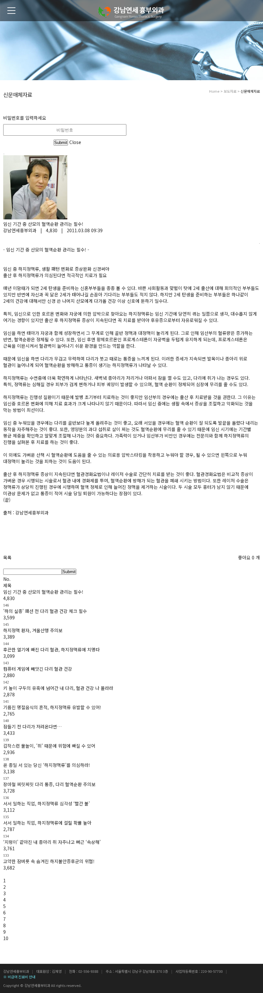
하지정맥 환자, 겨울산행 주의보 (33, 630)
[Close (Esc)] (3, 154)
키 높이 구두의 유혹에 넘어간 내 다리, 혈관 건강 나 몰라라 (58, 688)
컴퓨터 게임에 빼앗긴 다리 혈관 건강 (37, 669)
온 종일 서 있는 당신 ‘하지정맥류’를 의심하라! (46, 765)
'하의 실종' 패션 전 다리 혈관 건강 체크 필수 (45, 611)
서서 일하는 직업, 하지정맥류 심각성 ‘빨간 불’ (46, 803)
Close (75, 142)
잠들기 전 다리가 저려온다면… (32, 726)
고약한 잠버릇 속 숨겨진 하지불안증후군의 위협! (49, 861)
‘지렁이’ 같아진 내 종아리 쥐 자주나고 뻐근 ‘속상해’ (52, 842)
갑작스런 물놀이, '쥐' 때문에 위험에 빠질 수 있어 (49, 746)
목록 (7, 557)
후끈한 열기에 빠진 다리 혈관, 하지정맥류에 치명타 (51, 649)
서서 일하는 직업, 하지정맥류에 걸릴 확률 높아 (47, 822)
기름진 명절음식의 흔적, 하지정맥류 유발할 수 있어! (52, 707)
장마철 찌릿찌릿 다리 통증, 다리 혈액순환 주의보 (49, 784)
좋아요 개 (249, 557)
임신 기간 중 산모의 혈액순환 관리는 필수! (43, 592)
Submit (69, 571)
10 (5, 938)
